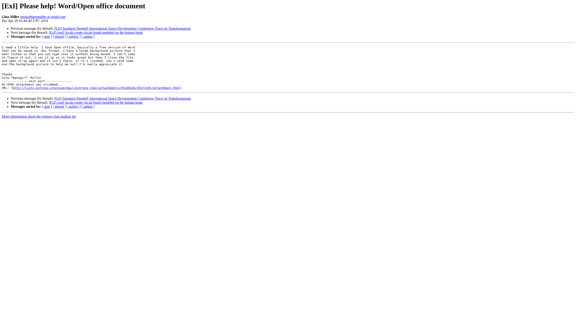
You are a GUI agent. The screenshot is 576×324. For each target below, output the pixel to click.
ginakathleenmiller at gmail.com (42, 17)
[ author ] (87, 36)
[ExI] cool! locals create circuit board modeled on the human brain (96, 32)
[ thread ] (59, 36)
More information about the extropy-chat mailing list (39, 116)
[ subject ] (74, 36)
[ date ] (47, 36)
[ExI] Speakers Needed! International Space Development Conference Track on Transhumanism (122, 28)
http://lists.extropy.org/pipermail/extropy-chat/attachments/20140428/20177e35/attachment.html (96, 88)
